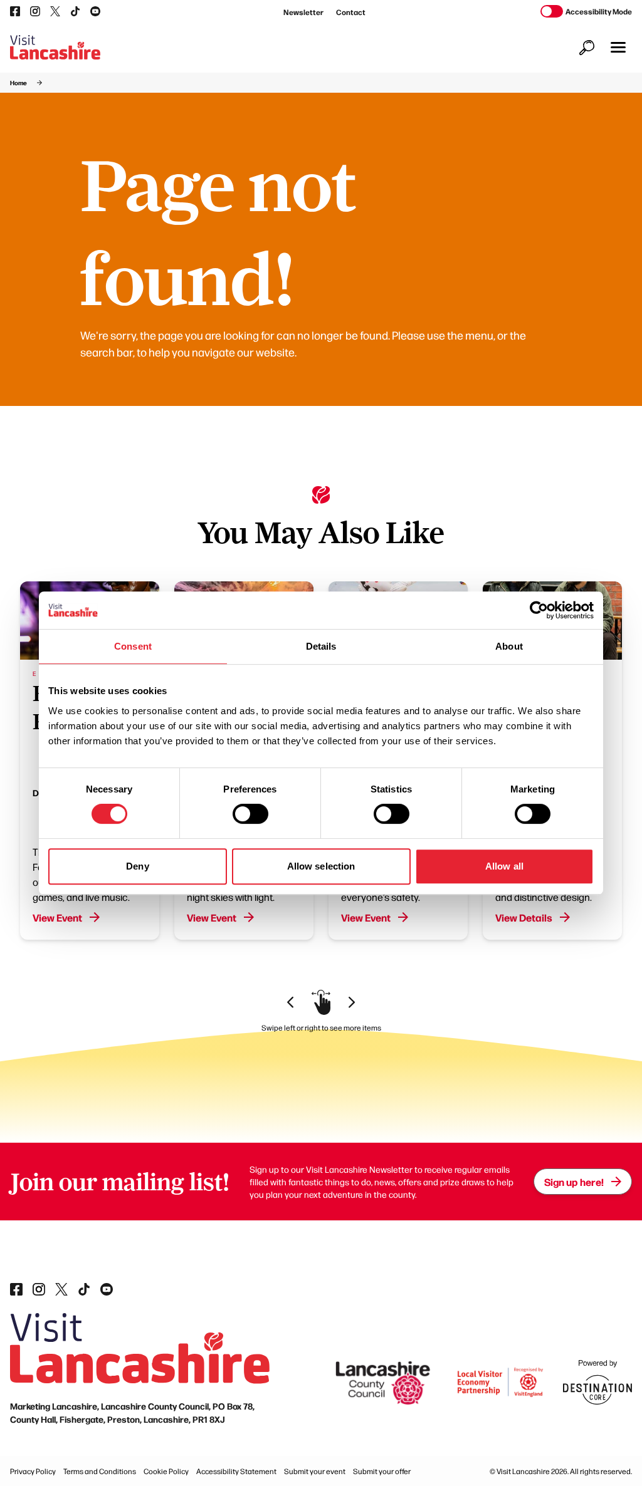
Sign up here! (574, 1181)
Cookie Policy (166, 1471)
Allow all (504, 866)
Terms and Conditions (99, 1471)
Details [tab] (321, 646)
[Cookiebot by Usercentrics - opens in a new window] (539, 610)
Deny (137, 866)
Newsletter (303, 12)
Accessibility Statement (236, 1471)
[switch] (250, 814)
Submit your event (314, 1471)
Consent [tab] (133, 646)
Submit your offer (382, 1471)
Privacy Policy (33, 1471)
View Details (523, 917)
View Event (57, 917)
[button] (618, 47)
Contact (351, 12)
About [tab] (509, 646)
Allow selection (321, 866)
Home (18, 82)
